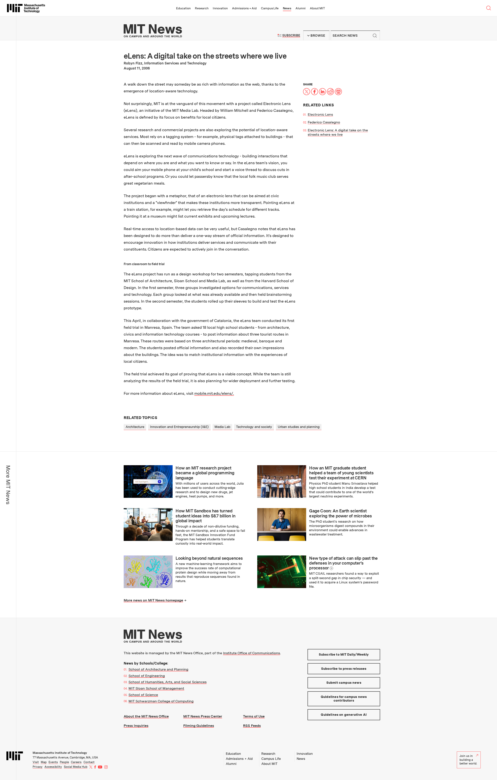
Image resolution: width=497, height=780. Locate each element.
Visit (36, 762)
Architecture (135, 427)
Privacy (38, 767)
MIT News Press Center (202, 716)
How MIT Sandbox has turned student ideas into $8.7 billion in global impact (205, 515)
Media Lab (222, 427)
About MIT (317, 8)
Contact (89, 762)
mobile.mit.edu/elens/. (214, 393)
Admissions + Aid (244, 8)
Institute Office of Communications (251, 653)
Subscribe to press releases (344, 669)
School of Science (143, 695)
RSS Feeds (252, 726)
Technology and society (254, 427)
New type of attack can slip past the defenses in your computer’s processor (343, 563)
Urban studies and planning (299, 427)
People (64, 762)
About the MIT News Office (146, 716)
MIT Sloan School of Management (156, 688)
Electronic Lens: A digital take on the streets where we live (338, 132)
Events (53, 762)
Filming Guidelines (198, 726)
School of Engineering (147, 676)
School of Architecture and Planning (158, 669)
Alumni (300, 8)
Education (183, 8)
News (287, 8)
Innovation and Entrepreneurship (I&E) (179, 427)
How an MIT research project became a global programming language (205, 472)
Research (202, 8)
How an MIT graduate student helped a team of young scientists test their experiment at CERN (341, 472)
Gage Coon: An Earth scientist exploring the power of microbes (340, 513)
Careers (76, 762)
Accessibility (53, 767)
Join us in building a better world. (468, 759)
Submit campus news (343, 683)
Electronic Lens (320, 114)
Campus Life (270, 8)
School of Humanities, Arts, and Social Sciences (168, 682)
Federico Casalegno (324, 122)
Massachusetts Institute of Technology (60, 753)
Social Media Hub (75, 767)
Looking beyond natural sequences (209, 558)
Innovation (220, 8)
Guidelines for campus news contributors (344, 699)
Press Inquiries (136, 726)
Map (44, 762)
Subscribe (291, 35)
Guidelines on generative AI (344, 715)
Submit (375, 35)
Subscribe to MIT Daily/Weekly (344, 654)
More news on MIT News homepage (153, 600)
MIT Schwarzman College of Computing (161, 701)
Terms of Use (254, 716)
